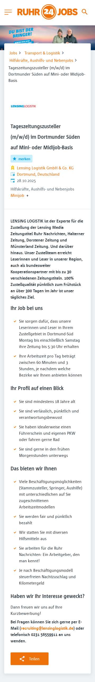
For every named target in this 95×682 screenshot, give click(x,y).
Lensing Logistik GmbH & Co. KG (45, 167)
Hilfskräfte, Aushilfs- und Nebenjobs (41, 60)
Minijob (17, 195)
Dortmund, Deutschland (38, 174)
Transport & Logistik (42, 52)
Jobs (13, 52)
